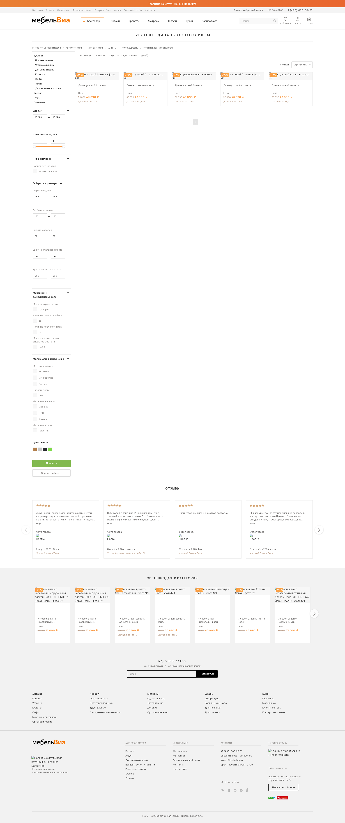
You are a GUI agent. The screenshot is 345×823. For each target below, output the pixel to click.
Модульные (269, 703)
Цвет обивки (40, 442)
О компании (63, 10)
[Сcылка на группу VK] (223, 790)
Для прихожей (213, 707)
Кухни (189, 21)
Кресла (38, 93)
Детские (152, 707)
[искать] (275, 21)
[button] (319, 529)
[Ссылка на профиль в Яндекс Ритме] (247, 790)
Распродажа (209, 21)
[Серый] (40, 449)
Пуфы (37, 97)
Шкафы (172, 21)
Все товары (94, 21)
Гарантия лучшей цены (186, 760)
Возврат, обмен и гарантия (140, 764)
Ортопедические (42, 721)
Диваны (115, 21)
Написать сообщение (283, 787)
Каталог (130, 751)
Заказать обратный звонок (248, 10)
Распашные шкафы (216, 703)
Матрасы (153, 21)
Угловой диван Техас (48, 553)
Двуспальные (130, 55)
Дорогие (115, 55)
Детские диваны (44, 69)
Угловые (37, 703)
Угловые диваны (44, 65)
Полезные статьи (133, 10)
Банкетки (39, 102)
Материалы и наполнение (48, 358)
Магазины (179, 755)
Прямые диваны (44, 60)
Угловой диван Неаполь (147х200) (127, 553)
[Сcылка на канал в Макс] (235, 790)
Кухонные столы (271, 707)
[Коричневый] (35, 449)
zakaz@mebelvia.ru (232, 760)
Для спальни (212, 712)
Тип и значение (42, 158)
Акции (117, 10)
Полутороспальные (101, 703)
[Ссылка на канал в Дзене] (241, 790)
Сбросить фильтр (51, 473)
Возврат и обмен (103, 10)
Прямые (36, 698)
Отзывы (129, 778)
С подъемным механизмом (105, 712)
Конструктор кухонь (273, 712)
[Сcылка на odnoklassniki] (229, 790)
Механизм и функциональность (44, 294)
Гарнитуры (268, 698)
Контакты (150, 10)
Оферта (129, 773)
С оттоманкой (100, 55)
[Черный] (45, 449)
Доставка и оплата (81, 10)
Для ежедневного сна (48, 88)
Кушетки (40, 74)
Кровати (134, 21)
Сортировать (300, 64)
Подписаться (207, 673)
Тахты (38, 83)
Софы (38, 79)
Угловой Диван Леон (190, 553)
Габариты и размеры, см (47, 183)
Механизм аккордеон (44, 717)
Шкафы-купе (212, 698)
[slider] (34, 146)
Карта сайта (180, 769)
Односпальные (98, 698)
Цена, (39, 110)
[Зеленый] (50, 449)
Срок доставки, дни (45, 134)
